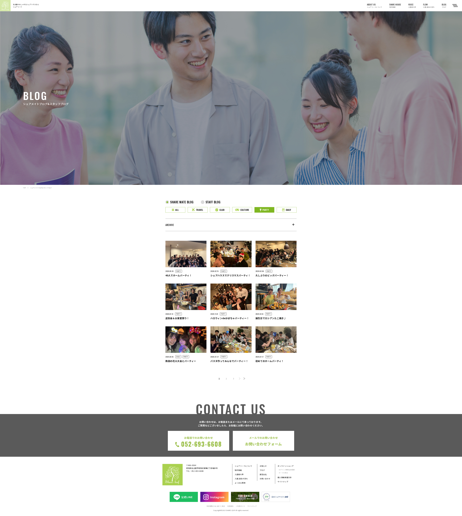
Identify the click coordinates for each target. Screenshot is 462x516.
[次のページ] (239, 379)
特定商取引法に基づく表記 (216, 506)
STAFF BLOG (213, 202)
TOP (24, 188)
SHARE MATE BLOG (182, 202)
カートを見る (283, 473)
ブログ (262, 470)
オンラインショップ (285, 466)
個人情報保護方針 (285, 477)
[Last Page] (244, 379)
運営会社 (263, 474)
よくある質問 (240, 483)
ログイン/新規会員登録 (287, 470)
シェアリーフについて (243, 466)
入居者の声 (239, 474)
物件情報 (238, 470)
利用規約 (230, 506)
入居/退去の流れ (241, 478)
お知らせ (263, 466)
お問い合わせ (265, 478)
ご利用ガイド (240, 506)
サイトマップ (283, 481)
